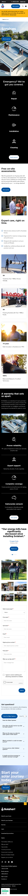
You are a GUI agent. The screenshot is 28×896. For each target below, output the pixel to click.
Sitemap (13, 886)
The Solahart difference (7, 842)
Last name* (6, 625)
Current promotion (6, 849)
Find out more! (13, 14)
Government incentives (7, 852)
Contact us (4, 879)
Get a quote (16, 6)
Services (3, 825)
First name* (6, 617)
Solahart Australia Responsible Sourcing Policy (11, 884)
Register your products (7, 857)
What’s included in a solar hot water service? (12, 741)
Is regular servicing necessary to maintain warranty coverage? (11, 756)
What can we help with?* (9, 659)
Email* (5, 634)
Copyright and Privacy (6, 886)
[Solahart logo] (2, 7)
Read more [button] (14, 548)
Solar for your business (7, 820)
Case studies (4, 847)
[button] (12, 554)
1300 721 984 (16, 1)
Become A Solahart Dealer (7, 855)
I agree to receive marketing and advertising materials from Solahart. (14, 675)
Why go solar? (4, 844)
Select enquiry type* (8, 609)
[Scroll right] (25, 716)
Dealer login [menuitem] (22, 1)
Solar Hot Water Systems (9, 716)
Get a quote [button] (6, 190)
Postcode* (6, 650)
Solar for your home (6, 816)
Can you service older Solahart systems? (11, 748)
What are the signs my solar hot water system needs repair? (11, 733)
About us (4, 1)
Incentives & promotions (7, 833)
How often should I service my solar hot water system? (12, 726)
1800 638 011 (4, 873)
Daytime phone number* (9, 642)
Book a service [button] (6, 39)
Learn (2, 829)
